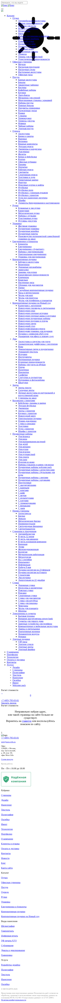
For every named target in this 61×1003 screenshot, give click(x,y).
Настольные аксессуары (29, 72)
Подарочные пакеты (28, 234)
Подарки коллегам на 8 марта (32, 572)
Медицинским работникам (31, 554)
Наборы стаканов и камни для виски (36, 464)
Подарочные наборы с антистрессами (36, 470)
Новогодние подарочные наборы (34, 318)
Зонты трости (24, 387)
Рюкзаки (22, 593)
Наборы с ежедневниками (30, 251)
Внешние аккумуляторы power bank (35, 618)
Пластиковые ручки (27, 218)
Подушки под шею (27, 46)
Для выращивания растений (31, 441)
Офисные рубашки (27, 162)
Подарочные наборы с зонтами (33, 477)
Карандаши (23, 210)
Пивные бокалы (26, 105)
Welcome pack (19, 685)
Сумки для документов (29, 598)
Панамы (22, 164)
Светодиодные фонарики (30, 526)
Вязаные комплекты (28, 144)
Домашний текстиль (28, 352)
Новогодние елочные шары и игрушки (37, 316)
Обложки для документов (30, 285)
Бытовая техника (26, 616)
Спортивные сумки (27, 595)
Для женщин (24, 446)
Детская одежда (25, 146)
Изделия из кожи (26, 462)
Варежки (22, 139)
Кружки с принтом (27, 413)
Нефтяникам (24, 565)
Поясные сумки (25, 590)
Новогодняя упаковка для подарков (35, 331)
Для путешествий (26, 454)
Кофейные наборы (27, 90)
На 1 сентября (25, 559)
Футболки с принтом (28, 195)
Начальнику (24, 562)
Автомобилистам (26, 534)
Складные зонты (26, 390)
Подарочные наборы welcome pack (35, 467)
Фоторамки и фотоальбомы (31, 380)
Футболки (23, 187)
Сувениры (17, 670)
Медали (22, 64)
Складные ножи (26, 49)
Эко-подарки (24, 577)
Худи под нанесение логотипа (32, 198)
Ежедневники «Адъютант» (31, 249)
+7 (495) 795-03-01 (10, 738)
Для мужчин (24, 452)
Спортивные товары (28, 51)
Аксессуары (24, 133)
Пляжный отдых (26, 41)
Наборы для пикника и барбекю (33, 36)
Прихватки (23, 372)
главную (26, 720)
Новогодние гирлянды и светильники (36, 308)
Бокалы (21, 82)
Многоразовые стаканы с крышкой (35, 100)
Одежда (16, 131)
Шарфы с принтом (27, 431)
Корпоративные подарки (24, 259)
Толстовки (23, 426)
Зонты (15, 385)
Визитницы (24, 264)
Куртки (21, 159)
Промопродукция (26, 523)
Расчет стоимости (9, 690)
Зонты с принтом (26, 411)
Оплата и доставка (16, 659)
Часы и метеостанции (28, 293)
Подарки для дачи (26, 44)
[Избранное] (2, 693)
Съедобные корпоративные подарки (35, 290)
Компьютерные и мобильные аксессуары (38, 626)
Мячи (21, 33)
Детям (21, 547)
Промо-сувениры (20, 511)
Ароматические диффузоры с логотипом (38, 344)
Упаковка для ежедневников (32, 257)
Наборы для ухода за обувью (32, 364)
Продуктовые (24, 482)
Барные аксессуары (27, 80)
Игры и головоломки (28, 28)
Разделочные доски (27, 110)
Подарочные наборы (22, 434)
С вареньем (23, 488)
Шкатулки (23, 382)
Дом (14, 339)
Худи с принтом (26, 429)
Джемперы (23, 408)
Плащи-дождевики (27, 421)
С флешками (24, 505)
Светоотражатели (26, 529)
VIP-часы (22, 641)
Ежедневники (25, 246)
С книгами (23, 490)
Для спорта (23, 457)
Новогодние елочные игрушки (33, 313)
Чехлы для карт (25, 295)
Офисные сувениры (22, 62)
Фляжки (22, 123)
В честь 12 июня (26, 536)
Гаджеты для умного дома (30, 621)
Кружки (22, 92)
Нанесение (17, 677)
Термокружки (24, 118)
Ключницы (23, 277)
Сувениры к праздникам (24, 531)
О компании (13, 652)
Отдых (15, 18)
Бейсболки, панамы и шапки (32, 403)
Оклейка (16, 680)
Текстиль (16, 675)
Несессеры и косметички (30, 588)
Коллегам (22, 552)
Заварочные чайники (28, 85)
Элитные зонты (25, 647)
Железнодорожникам (28, 549)
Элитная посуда (25, 128)
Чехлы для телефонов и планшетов (35, 300)
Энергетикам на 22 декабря (31, 580)
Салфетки (23, 375)
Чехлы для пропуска (28, 298)
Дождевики (23, 151)
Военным (22, 544)
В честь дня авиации (28, 539)
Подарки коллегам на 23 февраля (34, 570)
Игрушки (22, 354)
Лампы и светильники (29, 629)
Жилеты (22, 154)
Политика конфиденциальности (13, 1000)
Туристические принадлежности (34, 59)
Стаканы (22, 115)
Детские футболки (27, 405)
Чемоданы (23, 606)
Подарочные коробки (28, 231)
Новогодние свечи (27, 323)
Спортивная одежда (27, 174)
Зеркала (22, 518)
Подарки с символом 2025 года (33, 334)
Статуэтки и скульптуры (30, 377)
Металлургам (24, 557)
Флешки (22, 636)
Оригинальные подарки (29, 418)
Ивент (15, 683)
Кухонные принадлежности (31, 362)
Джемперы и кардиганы (30, 149)
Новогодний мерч (27, 416)
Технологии (12, 657)
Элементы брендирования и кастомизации (39, 203)
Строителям (24, 575)
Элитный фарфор (26, 649)
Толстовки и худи (26, 177)
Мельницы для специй (29, 98)
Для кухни (23, 449)
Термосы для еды (26, 121)
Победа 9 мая (24, 567)
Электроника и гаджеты (24, 613)
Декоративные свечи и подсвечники (35, 349)
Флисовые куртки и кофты (31, 185)
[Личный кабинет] (1, 693)
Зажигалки (23, 269)
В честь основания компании (32, 541)
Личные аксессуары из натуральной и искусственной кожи (36, 394)
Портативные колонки (29, 631)
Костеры (22, 87)
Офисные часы (25, 74)
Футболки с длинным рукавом (33, 192)
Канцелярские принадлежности (33, 275)
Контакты (11, 662)
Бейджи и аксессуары (28, 262)
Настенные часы (26, 282)
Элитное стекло (25, 644)
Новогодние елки (26, 310)
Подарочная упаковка (28, 228)
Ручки (15, 205)
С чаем (21, 508)
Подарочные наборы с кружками (34, 480)
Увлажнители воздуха (28, 634)
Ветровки (23, 141)
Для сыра (22, 459)
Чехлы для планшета (28, 608)
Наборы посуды (25, 103)
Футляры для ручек (27, 221)
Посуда (15, 77)
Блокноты (23, 244)
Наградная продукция (28, 67)
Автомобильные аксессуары (32, 21)
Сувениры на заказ (27, 398)
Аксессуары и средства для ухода (34, 341)
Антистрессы (24, 513)
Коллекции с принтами (23, 400)
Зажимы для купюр (27, 272)
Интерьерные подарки (29, 359)
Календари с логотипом (29, 305)
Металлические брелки (29, 521)
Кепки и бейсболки (27, 157)
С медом (22, 495)
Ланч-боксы (24, 95)
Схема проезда (7, 759)
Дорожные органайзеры (29, 267)
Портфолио (12, 654)
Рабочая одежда (25, 169)
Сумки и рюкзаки (26, 423)
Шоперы (22, 611)
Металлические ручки (29, 213)
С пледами (23, 500)
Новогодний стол (26, 326)
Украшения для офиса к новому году (36, 336)
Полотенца (23, 369)
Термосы (22, 54)
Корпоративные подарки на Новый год (31, 303)
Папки (21, 287)
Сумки (15, 582)
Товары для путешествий (30, 56)
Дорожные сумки (26, 585)
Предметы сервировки (29, 108)
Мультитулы (24, 31)
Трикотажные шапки (28, 180)
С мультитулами (26, 498)
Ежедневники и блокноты (25, 241)
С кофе (21, 493)
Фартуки (22, 182)
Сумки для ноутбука (28, 600)
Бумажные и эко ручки (29, 208)
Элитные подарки (21, 639)
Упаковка (17, 223)
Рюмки (21, 113)
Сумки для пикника (27, 603)
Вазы (20, 346)
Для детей (23, 444)
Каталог (11, 15)
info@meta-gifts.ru (8, 742)
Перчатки (23, 167)
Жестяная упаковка (27, 226)
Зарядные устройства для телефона (35, 624)
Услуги (10, 665)
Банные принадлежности (30, 23)
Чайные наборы (25, 126)
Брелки (21, 516)
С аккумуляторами (27, 485)
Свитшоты (23, 172)
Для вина (22, 439)
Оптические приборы (28, 38)
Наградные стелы (26, 69)
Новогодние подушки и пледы (33, 321)
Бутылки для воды (27, 26)
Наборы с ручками (27, 216)
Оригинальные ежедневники (32, 254)
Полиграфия (18, 672)
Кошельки (23, 280)
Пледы (21, 367)
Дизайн (16, 667)
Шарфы (22, 200)
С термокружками (27, 503)
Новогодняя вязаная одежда (31, 328)
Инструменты (25, 357)
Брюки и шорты (26, 136)
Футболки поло (25, 190)
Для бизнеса (24, 436)
